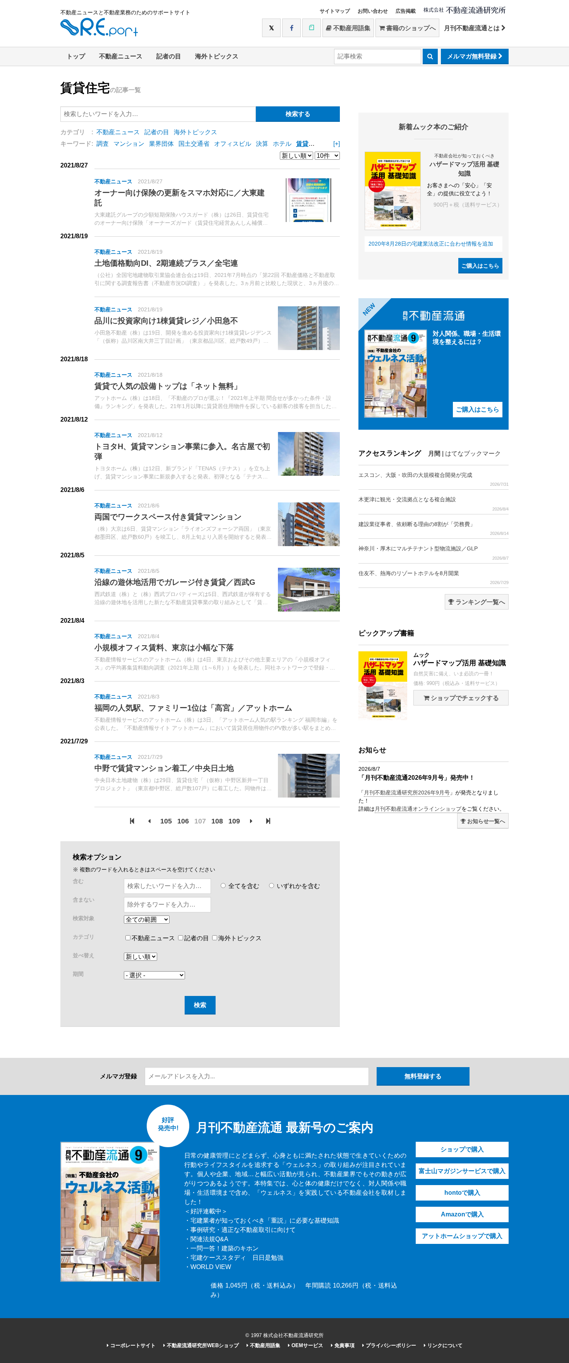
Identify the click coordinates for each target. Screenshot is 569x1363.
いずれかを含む (297, 886)
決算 (262, 143)
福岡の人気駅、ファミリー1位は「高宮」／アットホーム (193, 708)
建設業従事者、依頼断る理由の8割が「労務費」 (433, 528)
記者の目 (168, 56)
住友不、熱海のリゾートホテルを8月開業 (433, 577)
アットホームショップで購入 (462, 1236)
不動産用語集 (351, 28)
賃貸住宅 (308, 143)
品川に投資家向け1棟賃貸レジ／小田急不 (166, 320)
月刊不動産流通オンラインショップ (418, 809)
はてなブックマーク (473, 453)
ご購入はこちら (480, 266)
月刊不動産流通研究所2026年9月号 (407, 792)
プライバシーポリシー (390, 1345)
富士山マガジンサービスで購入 (462, 1171)
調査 (102, 143)
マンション (128, 143)
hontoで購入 (462, 1192)
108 (217, 821)
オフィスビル (232, 143)
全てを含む (243, 886)
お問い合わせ (373, 11)
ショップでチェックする (464, 698)
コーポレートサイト (132, 1345)
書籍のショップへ (410, 28)
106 (183, 821)
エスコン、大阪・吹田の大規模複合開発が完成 (433, 479)
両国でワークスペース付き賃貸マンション (168, 516)
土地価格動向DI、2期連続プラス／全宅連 (166, 263)
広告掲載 (406, 11)
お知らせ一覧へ (485, 821)
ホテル (282, 143)
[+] (336, 143)
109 (234, 821)
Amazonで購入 (462, 1214)
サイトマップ (335, 11)
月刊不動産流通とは (472, 28)
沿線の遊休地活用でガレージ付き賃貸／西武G (174, 582)
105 (166, 821)
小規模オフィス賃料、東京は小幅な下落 (164, 647)
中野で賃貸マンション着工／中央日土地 (164, 768)
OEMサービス (306, 1345)
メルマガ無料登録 (472, 56)
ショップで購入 (462, 1149)
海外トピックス (216, 56)
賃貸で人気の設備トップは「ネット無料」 (168, 386)
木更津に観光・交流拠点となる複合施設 (433, 503)
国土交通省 (193, 143)
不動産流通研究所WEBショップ (202, 1345)
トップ (76, 56)
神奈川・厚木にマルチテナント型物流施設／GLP (433, 552)
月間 (434, 453)
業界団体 (161, 143)
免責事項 (344, 1345)
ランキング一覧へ (479, 602)
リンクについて (444, 1345)
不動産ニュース (120, 56)
